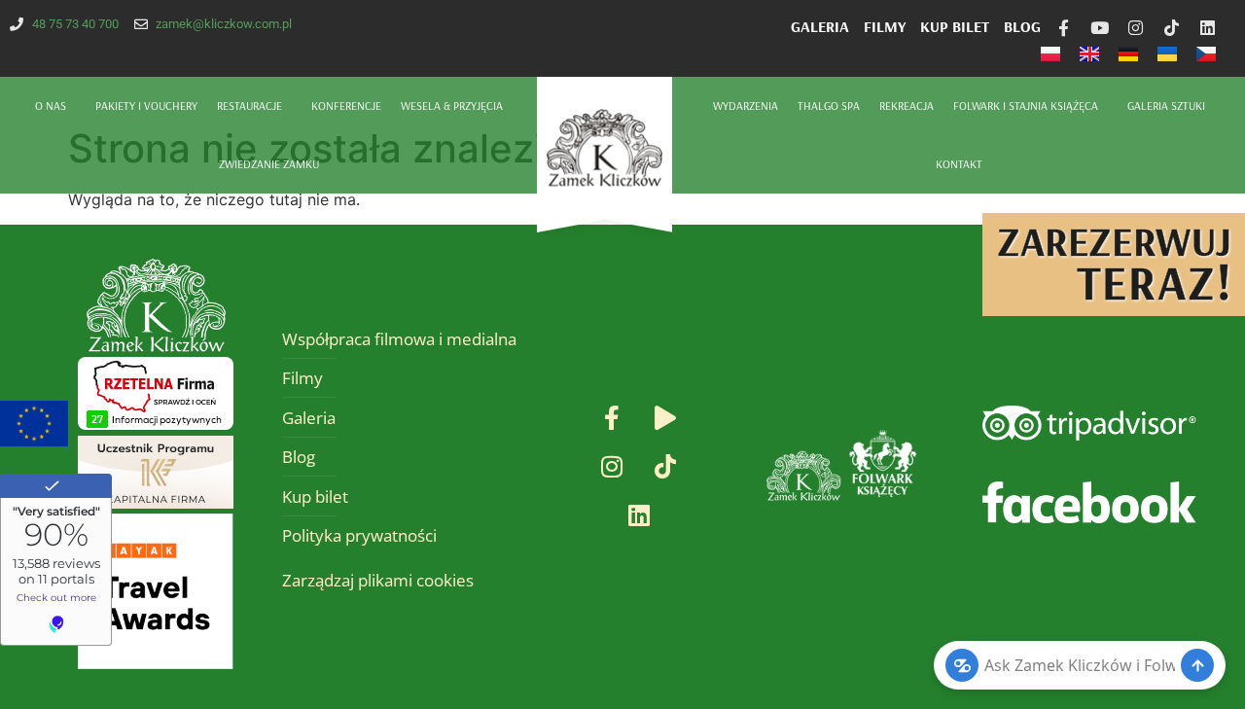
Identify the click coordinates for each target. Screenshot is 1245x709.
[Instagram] (1135, 27)
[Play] (665, 418)
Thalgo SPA (829, 105)
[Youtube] (1099, 27)
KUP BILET (954, 26)
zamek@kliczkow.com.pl (224, 24)
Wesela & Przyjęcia (452, 105)
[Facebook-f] (1063, 27)
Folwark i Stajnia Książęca (1025, 105)
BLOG (1022, 26)
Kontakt (959, 164)
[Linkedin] (1207, 27)
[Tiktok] (1171, 27)
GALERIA (820, 26)
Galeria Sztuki (1166, 105)
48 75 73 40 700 (75, 24)
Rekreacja (906, 105)
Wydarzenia (745, 105)
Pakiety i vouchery (146, 105)
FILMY (885, 26)
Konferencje (346, 105)
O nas (50, 105)
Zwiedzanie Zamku (269, 164)
